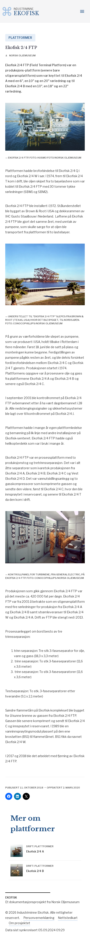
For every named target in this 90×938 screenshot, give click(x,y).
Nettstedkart (68, 918)
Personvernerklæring (38, 918)
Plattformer (20, 37)
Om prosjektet (19, 923)
